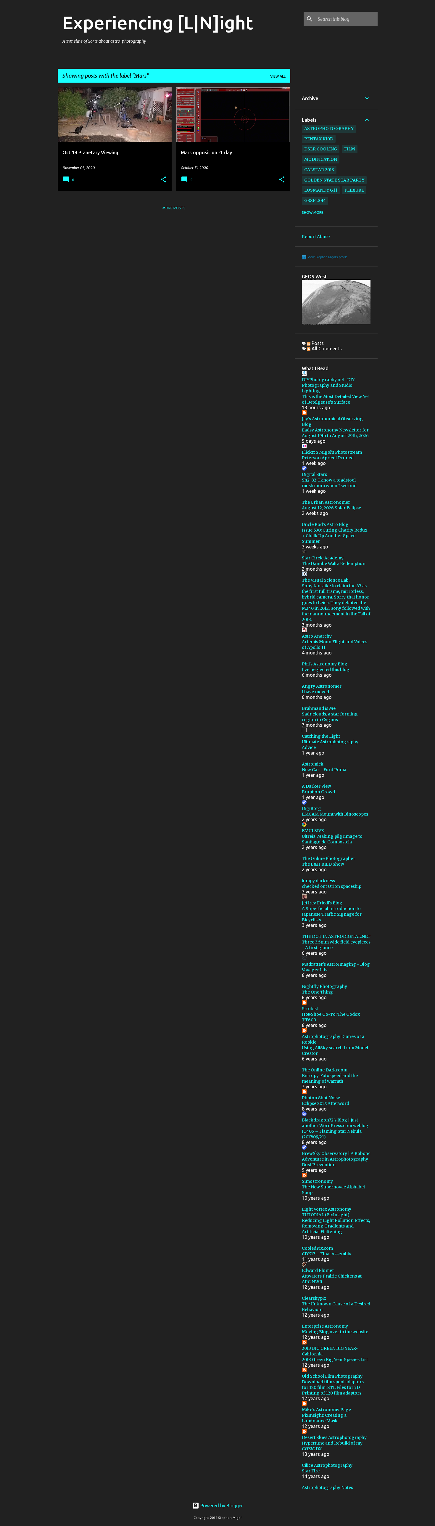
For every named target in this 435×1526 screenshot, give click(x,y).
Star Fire (311, 1471)
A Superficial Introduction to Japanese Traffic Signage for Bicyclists (332, 914)
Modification (320, 159)
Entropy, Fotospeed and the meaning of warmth (330, 1078)
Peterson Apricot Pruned (328, 457)
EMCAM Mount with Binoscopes (335, 814)
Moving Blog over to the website (335, 1331)
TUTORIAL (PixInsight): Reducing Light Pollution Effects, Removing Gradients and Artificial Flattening (336, 1223)
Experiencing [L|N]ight (157, 22)
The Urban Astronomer (326, 502)
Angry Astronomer (321, 686)
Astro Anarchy (317, 636)
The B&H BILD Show (323, 864)
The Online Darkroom (324, 1070)
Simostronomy (317, 1181)
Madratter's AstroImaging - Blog (336, 964)
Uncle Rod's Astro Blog (325, 524)
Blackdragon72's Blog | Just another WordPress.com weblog (335, 1122)
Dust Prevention (319, 1164)
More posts (174, 208)
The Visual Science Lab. (325, 580)
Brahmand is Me (319, 708)
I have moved (315, 691)
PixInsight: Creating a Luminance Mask (324, 1418)
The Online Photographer (328, 858)
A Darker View (316, 786)
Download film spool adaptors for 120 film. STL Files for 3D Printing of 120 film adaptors (333, 1387)
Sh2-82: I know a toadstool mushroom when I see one (329, 482)
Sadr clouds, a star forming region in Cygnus (330, 716)
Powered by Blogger (221, 1505)
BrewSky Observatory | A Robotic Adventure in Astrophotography (336, 1156)
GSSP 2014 (315, 200)
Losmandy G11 (320, 190)
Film (349, 149)
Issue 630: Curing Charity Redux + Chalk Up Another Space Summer (334, 535)
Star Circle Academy (323, 558)
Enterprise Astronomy (325, 1326)
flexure (354, 190)
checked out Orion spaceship (331, 886)
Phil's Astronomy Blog (324, 664)
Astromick (312, 764)
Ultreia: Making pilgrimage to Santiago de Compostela (332, 839)
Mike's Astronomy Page (326, 1409)
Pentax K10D (318, 139)
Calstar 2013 (319, 169)
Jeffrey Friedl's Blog (322, 903)
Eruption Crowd (318, 792)
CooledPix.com (317, 1248)
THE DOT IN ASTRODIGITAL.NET (336, 936)
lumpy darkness (318, 880)
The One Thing (317, 992)
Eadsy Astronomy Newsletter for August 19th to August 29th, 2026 (335, 432)
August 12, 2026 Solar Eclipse (331, 508)
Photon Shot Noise (321, 1097)
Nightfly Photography (324, 986)
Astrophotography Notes (327, 1487)
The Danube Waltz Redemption (333, 563)
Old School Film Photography (332, 1376)
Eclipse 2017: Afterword (325, 1103)
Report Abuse (316, 236)
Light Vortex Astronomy (326, 1209)
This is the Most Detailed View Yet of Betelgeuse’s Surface (335, 399)
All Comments (326, 348)
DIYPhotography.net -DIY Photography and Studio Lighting (328, 385)
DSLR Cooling (320, 149)
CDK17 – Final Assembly (326, 1254)
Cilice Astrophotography (327, 1465)
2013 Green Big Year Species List (335, 1359)
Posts (317, 343)
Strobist (310, 1008)
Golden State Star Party (334, 180)
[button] (163, 180)
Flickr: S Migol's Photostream (332, 452)
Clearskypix (314, 1298)
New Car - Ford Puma (324, 769)
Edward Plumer (318, 1270)
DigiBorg (311, 808)
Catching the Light (321, 736)
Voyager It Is (314, 970)
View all (278, 76)
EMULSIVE (313, 830)
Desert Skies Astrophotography (334, 1437)
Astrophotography (329, 128)
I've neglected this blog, (326, 669)
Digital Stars (314, 474)
